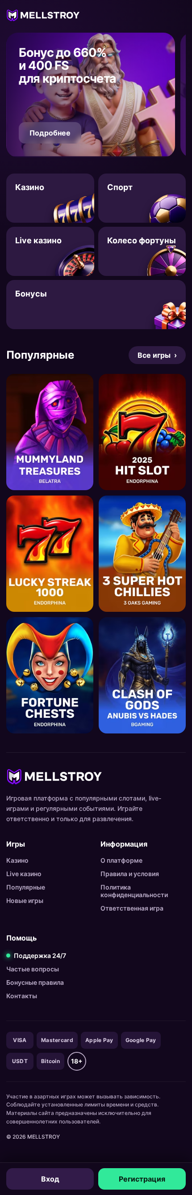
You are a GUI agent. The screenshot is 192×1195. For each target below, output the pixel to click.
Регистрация (142, 1178)
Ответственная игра (131, 908)
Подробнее (50, 132)
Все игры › (157, 355)
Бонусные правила (35, 982)
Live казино (24, 873)
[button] (90, 95)
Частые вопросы (32, 969)
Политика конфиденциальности (134, 890)
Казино (17, 860)
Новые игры (24, 900)
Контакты (21, 996)
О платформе (121, 860)
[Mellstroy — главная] (43, 15)
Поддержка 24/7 (40, 955)
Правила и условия (129, 873)
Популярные (25, 887)
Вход (50, 1178)
